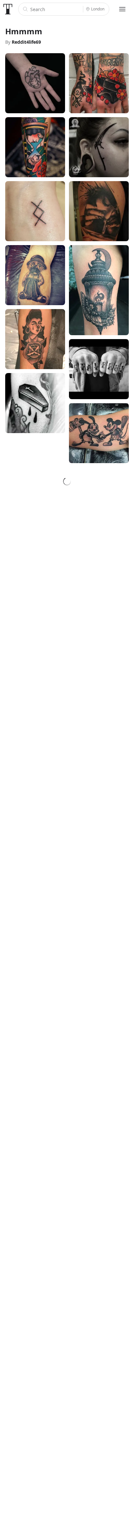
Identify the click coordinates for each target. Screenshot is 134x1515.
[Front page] (8, 9)
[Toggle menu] (122, 9)
